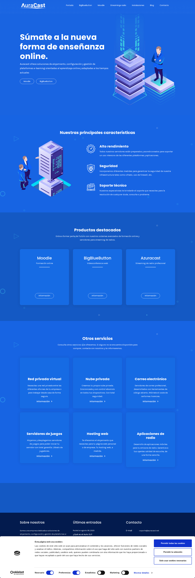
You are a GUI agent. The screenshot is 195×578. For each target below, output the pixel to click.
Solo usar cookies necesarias (172, 560)
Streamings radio (118, 5)
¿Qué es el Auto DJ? (82, 534)
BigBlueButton (85, 5)
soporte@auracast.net (149, 531)
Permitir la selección (172, 552)
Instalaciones (138, 5)
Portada (69, 5)
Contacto (164, 5)
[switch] (76, 573)
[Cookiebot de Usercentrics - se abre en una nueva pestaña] (17, 573)
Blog (152, 5)
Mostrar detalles (141, 573)
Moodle (101, 5)
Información (44, 295)
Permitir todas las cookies (173, 543)
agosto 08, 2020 (87, 530)
